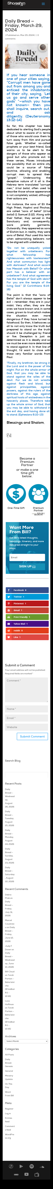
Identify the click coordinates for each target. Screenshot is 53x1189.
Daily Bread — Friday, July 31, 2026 (9, 908)
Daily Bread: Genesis (9, 1063)
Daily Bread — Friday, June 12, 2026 (10, 934)
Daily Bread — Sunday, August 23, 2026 (9, 855)
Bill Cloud (9, 971)
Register (9, 1108)
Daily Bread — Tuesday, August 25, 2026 (9, 818)
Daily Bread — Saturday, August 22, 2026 (10, 874)
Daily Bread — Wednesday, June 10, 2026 (10, 960)
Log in (8, 1113)
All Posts (9, 1054)
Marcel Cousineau (9, 924)
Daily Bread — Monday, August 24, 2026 (9, 837)
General (9, 1071)
